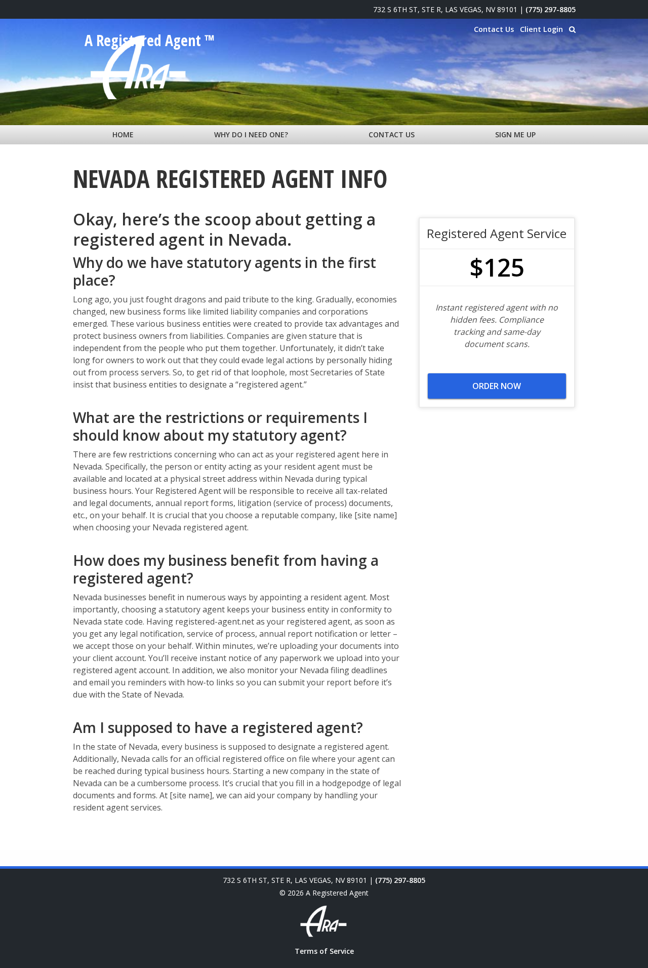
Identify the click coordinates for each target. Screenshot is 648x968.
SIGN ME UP (515, 134)
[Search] (572, 29)
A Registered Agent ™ (150, 40)
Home (123, 134)
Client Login (541, 29)
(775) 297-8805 (550, 9)
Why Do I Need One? (251, 134)
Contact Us (494, 29)
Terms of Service (324, 951)
